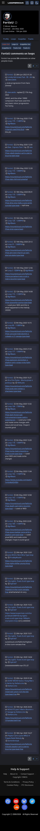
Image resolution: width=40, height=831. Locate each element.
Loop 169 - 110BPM (15, 524)
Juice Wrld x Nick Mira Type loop (20, 555)
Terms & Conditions (12, 782)
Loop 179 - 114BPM (15, 121)
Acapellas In (6, 48)
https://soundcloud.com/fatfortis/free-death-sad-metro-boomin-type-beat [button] (18, 506)
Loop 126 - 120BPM (15, 220)
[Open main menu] (3, 2)
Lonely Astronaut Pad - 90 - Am (20, 77)
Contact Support (27, 774)
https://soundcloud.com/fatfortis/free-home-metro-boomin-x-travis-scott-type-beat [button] (18, 451)
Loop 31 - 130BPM (15, 244)
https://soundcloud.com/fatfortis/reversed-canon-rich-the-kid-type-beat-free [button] (18, 691)
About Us (14, 774)
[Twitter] (32, 801)
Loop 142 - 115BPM (15, 474)
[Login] (27, 3)
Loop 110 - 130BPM (15, 194)
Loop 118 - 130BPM (15, 443)
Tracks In (26, 48)
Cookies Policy (12, 785)
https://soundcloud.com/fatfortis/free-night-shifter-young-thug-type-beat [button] (18, 563)
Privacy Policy (28, 782)
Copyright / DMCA (20, 777)
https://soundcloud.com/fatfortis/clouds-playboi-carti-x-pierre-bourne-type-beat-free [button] (18, 746)
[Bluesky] (24, 801)
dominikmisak (13, 741)
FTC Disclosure (27, 785)
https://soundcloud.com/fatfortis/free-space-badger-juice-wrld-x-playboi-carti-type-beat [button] (18, 532)
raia (30, 147)
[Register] (32, 3)
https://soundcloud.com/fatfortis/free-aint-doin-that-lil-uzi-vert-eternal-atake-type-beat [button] (18, 252)
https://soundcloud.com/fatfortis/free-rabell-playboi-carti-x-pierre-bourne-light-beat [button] (18, 153)
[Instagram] (25, 807)
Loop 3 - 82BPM (14, 270)
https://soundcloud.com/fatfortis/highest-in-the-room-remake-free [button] (18, 589)
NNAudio (21, 383)
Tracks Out (17, 48)
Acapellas (22, 39)
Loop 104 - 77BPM (15, 406)
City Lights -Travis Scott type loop (21, 581)
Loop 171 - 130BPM (15, 351)
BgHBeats (12, 123)
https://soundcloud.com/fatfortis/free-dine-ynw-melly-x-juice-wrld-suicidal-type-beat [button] (18, 203)
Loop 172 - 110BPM (15, 294)
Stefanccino (12, 686)
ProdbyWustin (16, 557)
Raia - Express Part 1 (16, 147)
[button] (37, 3)
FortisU (10, 74)
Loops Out (5, 44)
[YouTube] (16, 801)
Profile (6, 39)
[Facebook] (8, 801)
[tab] (6, 39)
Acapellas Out (25, 44)
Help (5, 774)
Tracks (30, 39)
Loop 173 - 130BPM (15, 171)
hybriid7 (13, 583)
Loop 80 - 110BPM (15, 325)
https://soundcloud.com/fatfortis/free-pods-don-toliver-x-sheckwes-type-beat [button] (18, 388)
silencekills (12, 80)
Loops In (15, 44)
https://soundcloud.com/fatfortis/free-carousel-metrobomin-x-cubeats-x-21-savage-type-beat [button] (18, 333)
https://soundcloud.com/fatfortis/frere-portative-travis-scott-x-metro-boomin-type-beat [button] (18, 276)
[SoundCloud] (16, 807)
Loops (13, 39)
